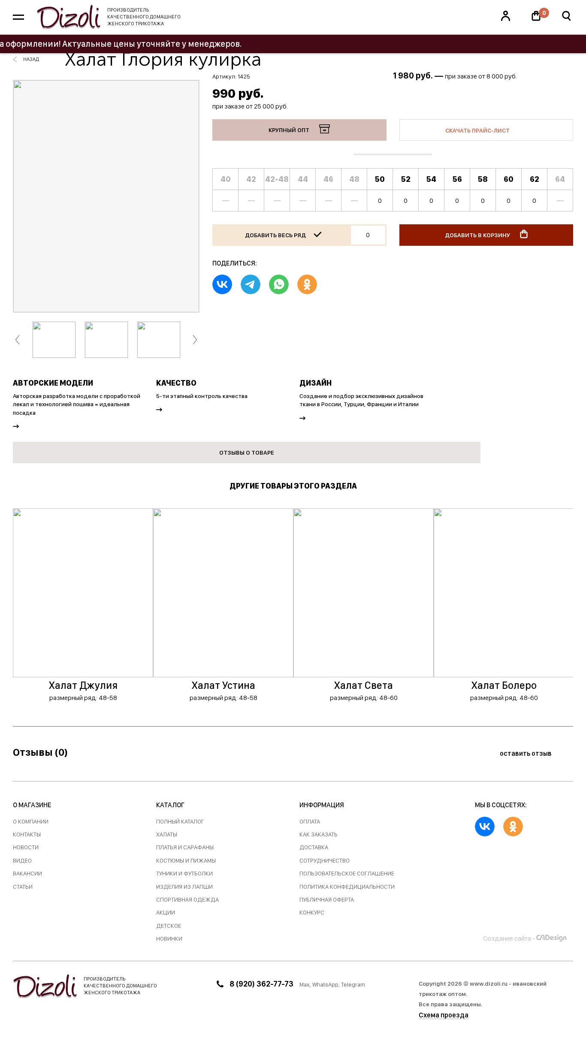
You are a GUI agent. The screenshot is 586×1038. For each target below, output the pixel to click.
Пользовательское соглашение (346, 873)
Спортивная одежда (187, 899)
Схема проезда (443, 1015)
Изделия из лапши (184, 887)
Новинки (169, 938)
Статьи (23, 887)
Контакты (27, 834)
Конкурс (311, 912)
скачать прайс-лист (478, 130)
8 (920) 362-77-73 (261, 983)
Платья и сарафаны (185, 847)
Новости (26, 847)
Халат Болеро (504, 685)
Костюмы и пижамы (186, 860)
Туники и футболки (184, 873)
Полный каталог (180, 821)
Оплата (309, 821)
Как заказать (318, 834)
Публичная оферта (326, 899)
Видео (22, 860)
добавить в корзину (478, 235)
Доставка (313, 847)
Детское (168, 926)
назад (31, 59)
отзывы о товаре (246, 452)
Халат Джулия (83, 685)
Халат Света (363, 685)
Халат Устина (223, 685)
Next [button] (195, 340)
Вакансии (27, 873)
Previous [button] (17, 340)
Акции (165, 912)
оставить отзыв (526, 753)
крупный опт (290, 130)
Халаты (166, 834)
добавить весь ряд (276, 235)
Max (304, 984)
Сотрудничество (324, 860)
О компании (30, 821)
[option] (106, 196)
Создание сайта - (509, 938)
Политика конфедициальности (347, 887)
